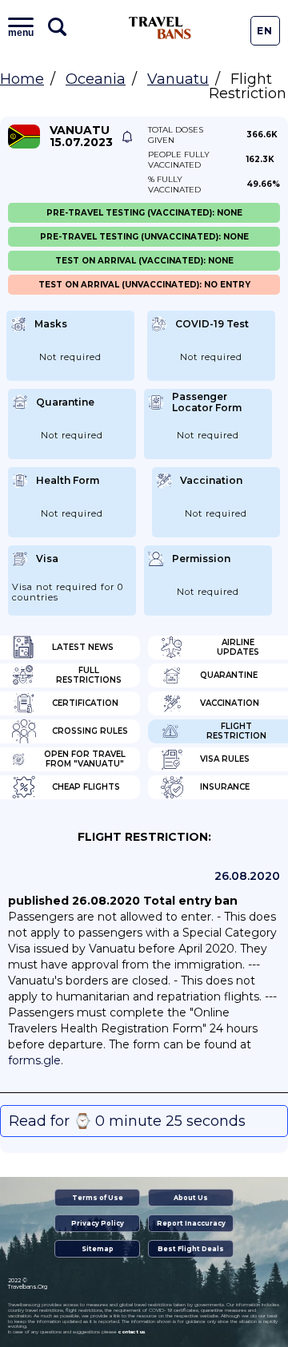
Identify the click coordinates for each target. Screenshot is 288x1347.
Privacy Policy (97, 1223)
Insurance (225, 787)
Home (22, 79)
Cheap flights (86, 787)
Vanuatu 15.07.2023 (81, 137)
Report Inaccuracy (191, 1223)
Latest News (83, 647)
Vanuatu (178, 79)
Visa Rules (225, 759)
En (265, 31)
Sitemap (98, 1249)
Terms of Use (97, 1198)
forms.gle (34, 1060)
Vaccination (229, 703)
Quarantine (229, 675)
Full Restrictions (89, 675)
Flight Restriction (236, 731)
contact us (131, 1332)
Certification (85, 703)
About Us (191, 1198)
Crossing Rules (90, 731)
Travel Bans (160, 28)
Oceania (96, 79)
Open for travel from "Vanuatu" (85, 759)
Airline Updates (238, 647)
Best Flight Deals (191, 1249)
